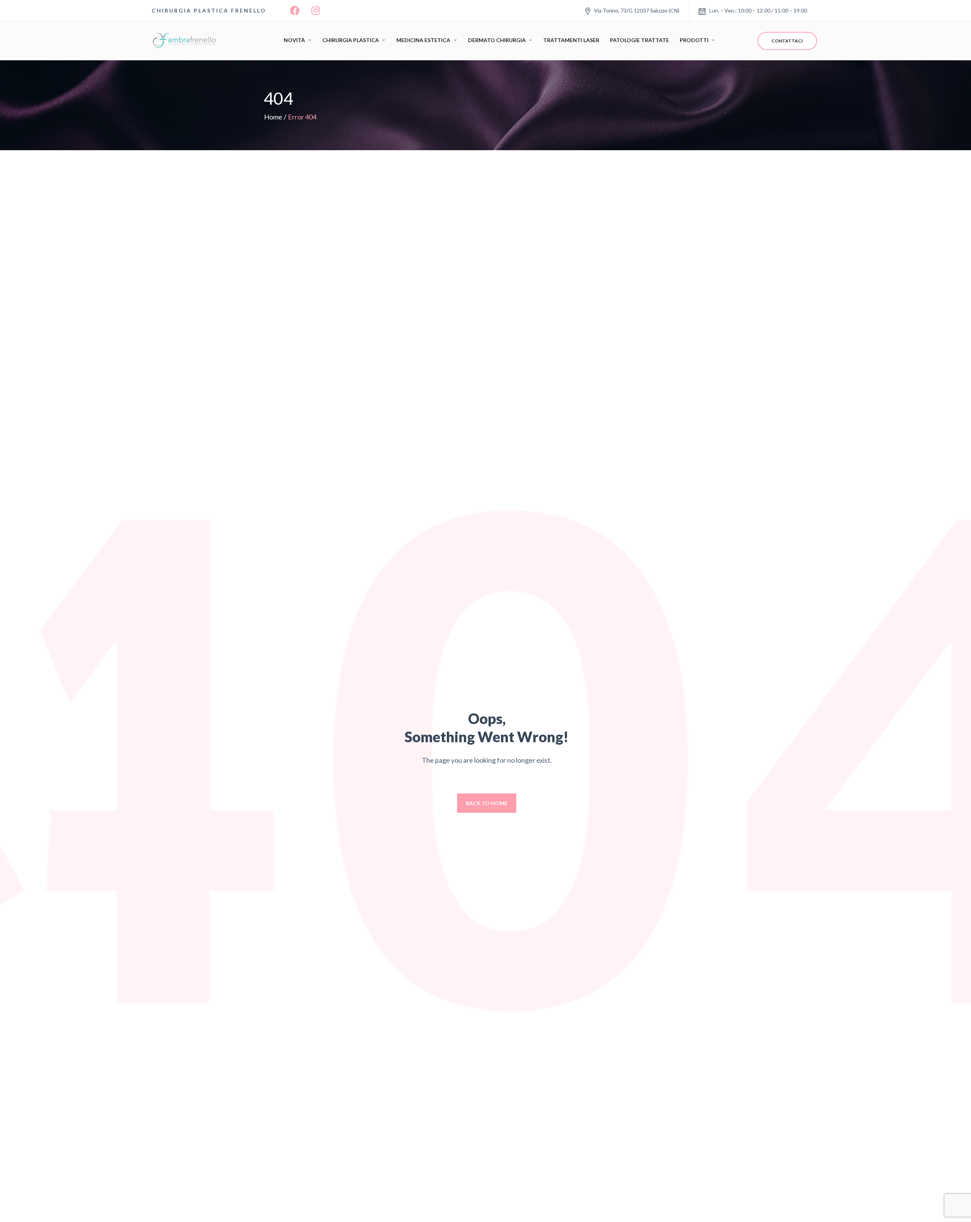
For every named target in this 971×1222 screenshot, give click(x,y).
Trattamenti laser (571, 40)
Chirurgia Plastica (350, 40)
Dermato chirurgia (497, 40)
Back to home (486, 803)
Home (273, 117)
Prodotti (694, 40)
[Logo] (186, 40)
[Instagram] (315, 10)
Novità (294, 40)
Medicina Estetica (423, 40)
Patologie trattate (639, 40)
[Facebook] (294, 10)
